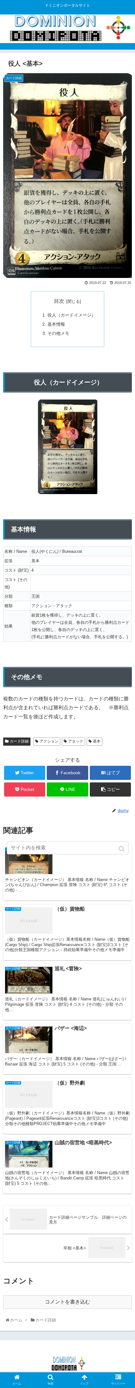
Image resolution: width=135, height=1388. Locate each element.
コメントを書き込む (67, 1301)
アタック (75, 741)
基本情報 (56, 324)
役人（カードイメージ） (71, 315)
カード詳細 (19, 741)
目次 (59, 301)
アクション (49, 741)
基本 (96, 741)
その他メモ (58, 333)
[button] (122, 849)
